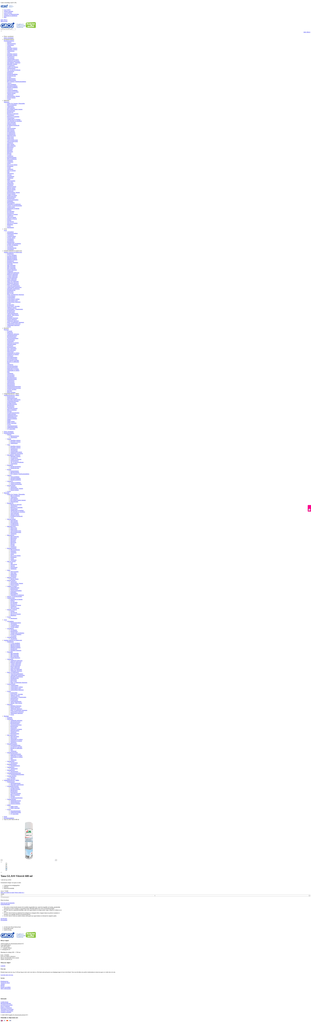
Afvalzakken (10, 232)
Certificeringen (4, 1002)
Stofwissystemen (11, 128)
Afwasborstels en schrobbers (14, 121)
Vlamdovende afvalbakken (14, 243)
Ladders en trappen (12, 195)
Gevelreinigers (11, 65)
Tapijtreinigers (10, 56)
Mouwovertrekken (12, 410)
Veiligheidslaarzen (11, 417)
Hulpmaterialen (11, 110)
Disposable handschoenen (13, 399)
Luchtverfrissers (11, 296)
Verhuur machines (8, 11)
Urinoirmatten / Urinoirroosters (15, 309)
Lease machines (8, 12)
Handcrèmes (10, 291)
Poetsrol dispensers (12, 269)
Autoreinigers (10, 71)
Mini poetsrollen (11, 265)
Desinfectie (10, 73)
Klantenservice (4, 981)
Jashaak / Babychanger (13, 315)
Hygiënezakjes (11, 312)
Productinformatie (5, 904)
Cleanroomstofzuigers (12, 338)
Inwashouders (10, 211)
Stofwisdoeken (11, 108)
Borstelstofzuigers (11, 337)
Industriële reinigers (12, 64)
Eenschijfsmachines (12, 357)
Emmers (9, 220)
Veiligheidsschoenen (12, 415)
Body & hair (10, 293)
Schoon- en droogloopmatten (14, 205)
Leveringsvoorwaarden (6, 1005)
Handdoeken (10, 253)
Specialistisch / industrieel (13, 62)
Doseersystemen (11, 93)
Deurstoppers (10, 227)
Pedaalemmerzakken (12, 233)
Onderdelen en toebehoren (14, 204)
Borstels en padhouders (13, 361)
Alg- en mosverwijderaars (13, 70)
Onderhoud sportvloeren (13, 61)
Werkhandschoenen (12, 398)
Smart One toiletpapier (13, 281)
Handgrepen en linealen (13, 208)
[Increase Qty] (309, 895)
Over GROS (7, 10)
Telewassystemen (11, 217)
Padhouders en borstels (13, 369)
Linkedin (3, 966)
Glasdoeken (10, 162)
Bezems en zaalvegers (12, 113)
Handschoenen (11, 396)
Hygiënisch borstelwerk (13, 125)
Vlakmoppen (10, 106)
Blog (5, 17)
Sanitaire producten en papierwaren (13, 252)
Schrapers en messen (12, 214)
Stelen (8, 179)
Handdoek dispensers (12, 262)
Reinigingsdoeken (11, 157)
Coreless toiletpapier (12, 277)
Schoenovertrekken (12, 418)
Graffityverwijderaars (12, 67)
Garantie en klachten (6, 1012)
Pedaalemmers (10, 242)
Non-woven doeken (12, 164)
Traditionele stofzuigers (13, 334)
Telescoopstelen (11, 180)
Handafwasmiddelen (12, 87)
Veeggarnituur (10, 118)
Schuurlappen (10, 176)
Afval (5, 230)
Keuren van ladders (6, 987)
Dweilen (9, 154)
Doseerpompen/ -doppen (13, 96)
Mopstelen (9, 150)
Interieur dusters (11, 188)
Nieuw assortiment (8, 38)
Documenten (4, 920)
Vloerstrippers (10, 58)
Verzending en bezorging (7, 1009)
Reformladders (11, 202)
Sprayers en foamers (12, 223)
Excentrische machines (13, 360)
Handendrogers (11, 310)
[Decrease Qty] (1, 895)
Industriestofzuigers (12, 335)
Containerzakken (11, 236)
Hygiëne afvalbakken (12, 245)
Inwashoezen (10, 213)
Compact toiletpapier (12, 275)
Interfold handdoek (12, 256)
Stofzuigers (10, 332)
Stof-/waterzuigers (11, 348)
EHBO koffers (11, 421)
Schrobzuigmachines (12, 366)
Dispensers (10, 316)
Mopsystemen (10, 144)
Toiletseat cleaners (11, 307)
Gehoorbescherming (12, 408)
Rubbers (9, 210)
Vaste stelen (10, 182)
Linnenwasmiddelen (12, 90)
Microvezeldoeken (12, 105)
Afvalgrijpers (10, 249)
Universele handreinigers (13, 286)
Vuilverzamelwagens (12, 140)
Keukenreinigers (11, 78)
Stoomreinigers (11, 383)
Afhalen (3, 984)
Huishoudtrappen (11, 197)
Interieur (9, 42)
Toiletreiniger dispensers (13, 325)
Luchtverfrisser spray (12, 300)
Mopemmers (10, 147)
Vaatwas (9, 83)
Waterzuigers (10, 351)
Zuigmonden (10, 341)
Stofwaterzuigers (11, 350)
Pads (8, 172)
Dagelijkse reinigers (12, 48)
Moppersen (10, 148)
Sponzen (9, 175)
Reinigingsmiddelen (9, 40)
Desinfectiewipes (11, 75)
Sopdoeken (10, 160)
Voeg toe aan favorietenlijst (7, 903)
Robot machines (11, 392)
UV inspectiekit (11, 429)
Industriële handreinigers (13, 288)
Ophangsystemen (11, 124)
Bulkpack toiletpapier (12, 274)
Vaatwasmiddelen (11, 84)
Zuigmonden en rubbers (13, 353)
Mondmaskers (10, 405)
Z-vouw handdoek (12, 255)
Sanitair (9, 46)
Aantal (2, 894)
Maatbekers (10, 224)
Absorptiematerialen (12, 426)
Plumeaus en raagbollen (13, 116)
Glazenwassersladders (12, 199)
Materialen (6, 102)
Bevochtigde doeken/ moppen (14, 109)
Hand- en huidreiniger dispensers (15, 294)
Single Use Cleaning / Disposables (16, 103)
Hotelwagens (10, 138)
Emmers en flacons (12, 218)
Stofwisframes (10, 129)
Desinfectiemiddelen (12, 74)
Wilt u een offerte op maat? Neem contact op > (12, 892)
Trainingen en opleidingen (10, 15)
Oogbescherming (11, 402)
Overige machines (11, 389)
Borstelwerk (10, 112)
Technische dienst (5, 982)
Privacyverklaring (5, 1006)
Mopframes (10, 151)
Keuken (9, 77)
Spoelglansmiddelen (12, 86)
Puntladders (10, 201)
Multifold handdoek (12, 259)
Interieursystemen (11, 186)
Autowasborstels (11, 122)
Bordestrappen (11, 198)
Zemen (9, 163)
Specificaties (4, 918)
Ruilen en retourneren (6, 1007)
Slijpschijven (10, 173)
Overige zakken (11, 237)
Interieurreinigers (11, 43)
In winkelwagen (4, 897)
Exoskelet (9, 331)
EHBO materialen (11, 423)
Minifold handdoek (12, 258)
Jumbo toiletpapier (12, 280)
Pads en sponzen (11, 170)
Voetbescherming (11, 414)
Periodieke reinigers (12, 49)
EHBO (9, 420)
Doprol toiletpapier (12, 278)
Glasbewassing (11, 207)
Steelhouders (10, 183)
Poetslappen (10, 166)
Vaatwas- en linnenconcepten (11, 14)
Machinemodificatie (6, 1003)
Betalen (3, 985)
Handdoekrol (10, 261)
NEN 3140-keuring (6, 988)
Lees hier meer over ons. (7, 975)
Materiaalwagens (11, 135)
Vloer (8, 52)
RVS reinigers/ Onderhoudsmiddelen (16, 81)
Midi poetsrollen (11, 267)
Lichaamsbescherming (13, 401)
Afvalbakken (10, 239)
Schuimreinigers (11, 68)
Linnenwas (10, 89)
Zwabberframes (11, 132)
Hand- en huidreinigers (13, 284)
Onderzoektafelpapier (12, 313)
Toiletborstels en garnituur (13, 119)
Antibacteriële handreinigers (14, 287)
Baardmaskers (10, 407)
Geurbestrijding (11, 297)
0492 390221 (4, 20)
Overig (9, 99)
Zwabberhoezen (11, 134)
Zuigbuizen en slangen (13, 342)
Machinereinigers (11, 80)
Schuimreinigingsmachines (14, 386)
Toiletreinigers (10, 51)
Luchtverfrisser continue (13, 299)
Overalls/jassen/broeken (13, 412)
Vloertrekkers (10, 115)
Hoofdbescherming (12, 404)
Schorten (9, 411)
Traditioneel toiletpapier (13, 272)
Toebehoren (10, 143)
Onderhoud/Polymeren (13, 59)
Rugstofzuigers (11, 340)
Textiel (9, 167)
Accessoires (10, 246)
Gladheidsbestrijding (12, 427)
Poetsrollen (10, 264)
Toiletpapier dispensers (13, 283)
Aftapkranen (10, 94)
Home (5, 816)
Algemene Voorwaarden (7, 1010)
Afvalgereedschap (11, 248)
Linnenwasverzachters (13, 91)
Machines (6, 329)
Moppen (9, 153)
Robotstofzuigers (11, 347)
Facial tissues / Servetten (13, 306)
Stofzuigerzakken (11, 344)
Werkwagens (10, 137)
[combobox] (8, 29)
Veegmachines (10, 375)
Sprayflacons (10, 221)
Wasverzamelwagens (12, 141)
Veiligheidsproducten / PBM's (11, 395)
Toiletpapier (10, 271)
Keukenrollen (10, 304)
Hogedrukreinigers (12, 377)
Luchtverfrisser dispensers (13, 302)
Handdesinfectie (11, 290)
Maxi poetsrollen (11, 268)
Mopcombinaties (11, 145)
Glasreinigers (10, 45)
